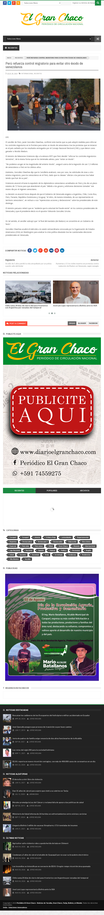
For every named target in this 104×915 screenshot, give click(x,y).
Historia (76, 546)
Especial (12, 546)
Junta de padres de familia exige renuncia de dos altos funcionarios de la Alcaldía (47, 738)
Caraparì (25, 537)
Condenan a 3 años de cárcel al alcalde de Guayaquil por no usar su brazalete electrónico (50, 855)
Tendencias (86, 555)
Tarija (47, 555)
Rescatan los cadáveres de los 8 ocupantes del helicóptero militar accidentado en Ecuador (51, 715)
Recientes (19, 58)
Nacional (93, 283)
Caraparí (12, 537)
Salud (11, 555)
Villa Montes (14, 559)
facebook (93, 323)
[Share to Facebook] (7, 301)
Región (88, 550)
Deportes (13, 542)
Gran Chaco (63, 546)
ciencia (37, 537)
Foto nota (25, 546)
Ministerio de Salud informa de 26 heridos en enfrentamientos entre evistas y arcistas (49, 814)
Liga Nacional (14, 550)
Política (63, 550)
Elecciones (86, 542)
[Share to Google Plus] (13, 301)
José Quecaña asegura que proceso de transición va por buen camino (42, 727)
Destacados (58, 542)
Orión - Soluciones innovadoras (15, 907)
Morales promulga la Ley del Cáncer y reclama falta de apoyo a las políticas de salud (48, 802)
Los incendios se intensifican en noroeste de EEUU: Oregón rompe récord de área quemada (51, 866)
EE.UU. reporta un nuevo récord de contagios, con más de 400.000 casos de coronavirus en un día (53, 761)
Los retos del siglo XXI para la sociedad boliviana (33, 750)
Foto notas (39, 546)
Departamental (83, 537)
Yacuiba (28, 559)
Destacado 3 (43, 542)
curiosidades (66, 537)
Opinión (41, 550)
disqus (72, 323)
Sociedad (35, 555)
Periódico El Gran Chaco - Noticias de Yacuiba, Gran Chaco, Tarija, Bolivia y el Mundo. (49, 903)
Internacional (27, 74)
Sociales (23, 555)
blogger (82, 323)
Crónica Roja (51, 537)
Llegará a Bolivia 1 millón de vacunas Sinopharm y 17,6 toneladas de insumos (45, 825)
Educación (72, 542)
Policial (52, 550)
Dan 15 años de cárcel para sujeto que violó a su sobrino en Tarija (40, 791)
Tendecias (72, 555)
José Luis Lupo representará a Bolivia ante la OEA (75, 305)
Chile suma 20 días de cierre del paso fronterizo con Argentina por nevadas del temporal (26, 306)
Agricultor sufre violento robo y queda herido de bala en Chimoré (40, 843)
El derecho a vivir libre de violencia (27, 779)
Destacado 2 (27, 542)
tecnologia (59, 555)
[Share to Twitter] (10, 301)
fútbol (50, 546)
